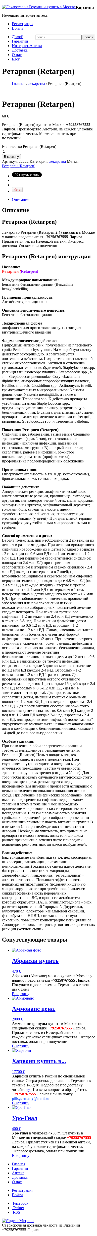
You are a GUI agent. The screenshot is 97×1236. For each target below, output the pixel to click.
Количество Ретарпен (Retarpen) (29, 146)
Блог (16, 59)
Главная (18, 83)
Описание (20, 199)
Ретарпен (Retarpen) (18, 166)
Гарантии (20, 41)
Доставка (20, 50)
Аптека (18, 1173)
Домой (17, 37)
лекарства (36, 83)
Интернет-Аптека (27, 46)
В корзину (11, 157)
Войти (17, 28)
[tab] (53, 199)
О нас (17, 55)
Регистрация (22, 24)
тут (29, 1089)
